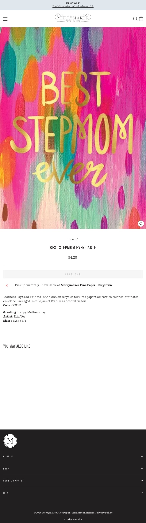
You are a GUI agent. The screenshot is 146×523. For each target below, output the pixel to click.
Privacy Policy (103, 512)
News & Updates (13, 480)
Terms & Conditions (82, 512)
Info (6, 492)
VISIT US (8, 456)
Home (72, 239)
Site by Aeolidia (73, 519)
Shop (6, 468)
